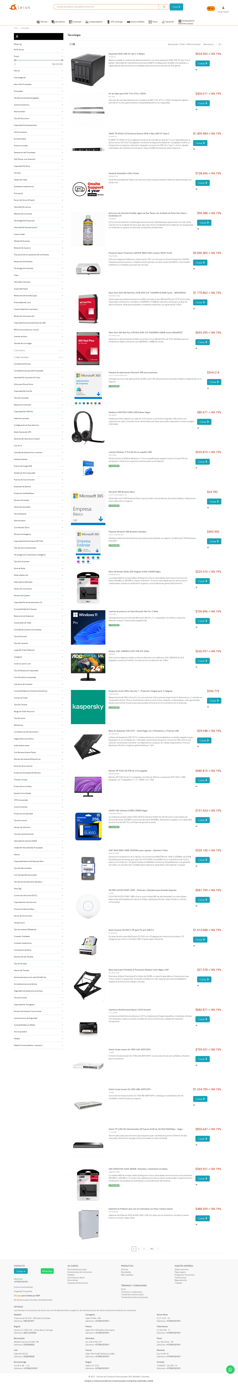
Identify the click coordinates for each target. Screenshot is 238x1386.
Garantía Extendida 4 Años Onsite (124, 173)
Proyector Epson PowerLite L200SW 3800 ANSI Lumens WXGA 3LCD (140, 252)
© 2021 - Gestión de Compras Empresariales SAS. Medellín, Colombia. (119, 1377)
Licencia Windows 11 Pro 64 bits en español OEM (130, 452)
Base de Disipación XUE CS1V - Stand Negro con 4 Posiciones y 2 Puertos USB (144, 730)
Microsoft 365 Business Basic (122, 491)
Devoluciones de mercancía (79, 1272)
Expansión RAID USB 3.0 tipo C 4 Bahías (127, 53)
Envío (123, 1289)
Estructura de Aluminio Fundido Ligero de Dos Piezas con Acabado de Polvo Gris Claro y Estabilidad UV (148, 214)
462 (152, 1249)
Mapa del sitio (181, 1280)
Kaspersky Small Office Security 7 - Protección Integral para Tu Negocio (140, 691)
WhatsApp (47, 1271)
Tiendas (178, 1283)
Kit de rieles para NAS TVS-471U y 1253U (127, 93)
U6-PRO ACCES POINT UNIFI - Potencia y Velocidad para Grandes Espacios (142, 890)
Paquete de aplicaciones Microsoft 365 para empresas (133, 372)
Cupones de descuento (77, 1283)
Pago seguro (180, 1272)
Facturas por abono (76, 1278)
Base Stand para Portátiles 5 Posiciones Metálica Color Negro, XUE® (139, 969)
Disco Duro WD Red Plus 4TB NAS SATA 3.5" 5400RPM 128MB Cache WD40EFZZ (145, 332)
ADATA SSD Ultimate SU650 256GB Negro (128, 810)
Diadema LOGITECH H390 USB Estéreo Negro (129, 412)
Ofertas (124, 1269)
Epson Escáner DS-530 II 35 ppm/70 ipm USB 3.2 (131, 929)
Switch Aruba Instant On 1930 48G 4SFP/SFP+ (130, 1089)
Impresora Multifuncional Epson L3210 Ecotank (130, 1009)
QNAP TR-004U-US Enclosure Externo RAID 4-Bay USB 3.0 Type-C (139, 133)
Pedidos (71, 1275)
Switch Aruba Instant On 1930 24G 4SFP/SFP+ (130, 1049)
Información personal (76, 1269)
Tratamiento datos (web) (132, 1294)
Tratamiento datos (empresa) (134, 1297)
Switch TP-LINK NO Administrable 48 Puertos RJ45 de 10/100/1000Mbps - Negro (146, 1129)
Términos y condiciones (131, 1292)
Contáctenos (180, 1278)
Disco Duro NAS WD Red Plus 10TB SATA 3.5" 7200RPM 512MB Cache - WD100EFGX (147, 292)
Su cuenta (72, 1265)
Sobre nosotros (181, 1269)
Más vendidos (127, 1275)
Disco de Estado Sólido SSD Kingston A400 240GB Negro (135, 571)
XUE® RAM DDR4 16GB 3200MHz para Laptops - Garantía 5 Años (138, 850)
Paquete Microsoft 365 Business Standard (127, 531)
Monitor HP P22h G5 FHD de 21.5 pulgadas (128, 770)
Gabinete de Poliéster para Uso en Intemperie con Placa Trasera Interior (141, 1208)
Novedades (126, 1272)
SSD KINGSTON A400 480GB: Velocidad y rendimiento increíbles (138, 1168)
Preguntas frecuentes (184, 1275)
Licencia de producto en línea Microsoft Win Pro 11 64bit (133, 611)
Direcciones (72, 1280)
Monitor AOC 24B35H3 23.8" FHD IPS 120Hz (129, 651)
